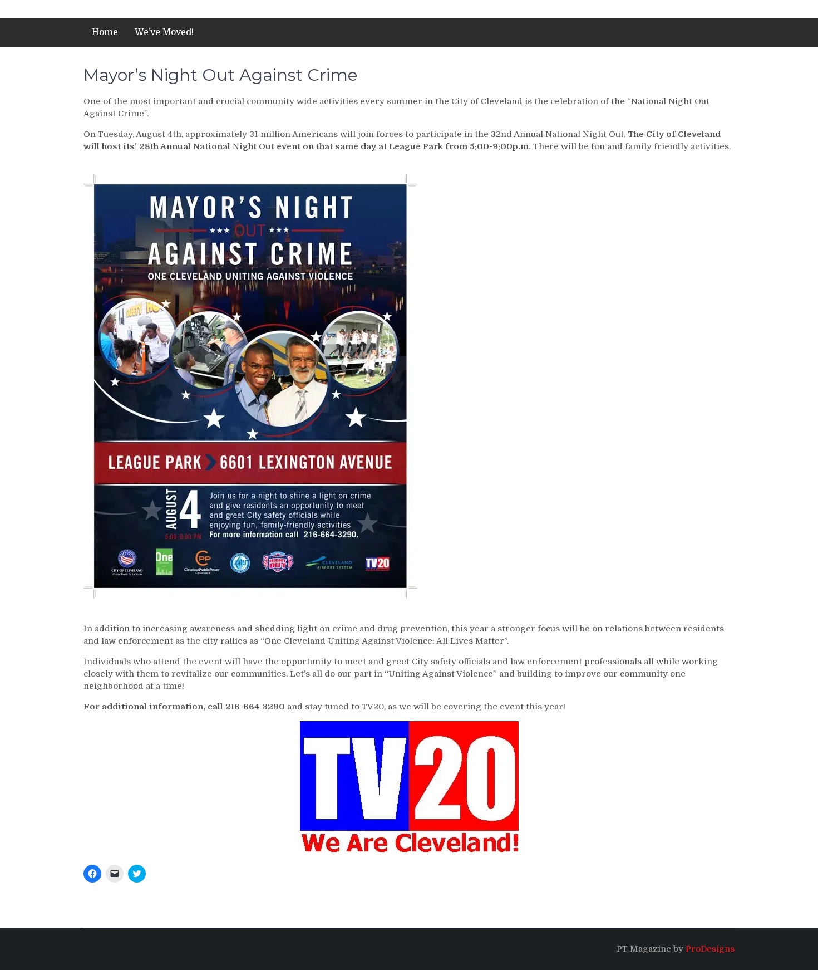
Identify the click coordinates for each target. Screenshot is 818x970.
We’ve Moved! (164, 32)
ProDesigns (710, 949)
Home (105, 32)
